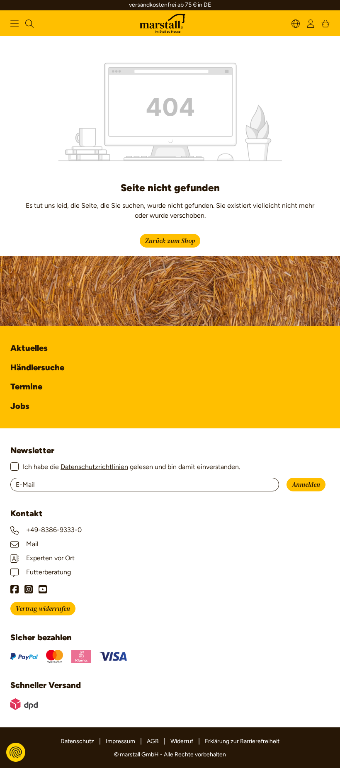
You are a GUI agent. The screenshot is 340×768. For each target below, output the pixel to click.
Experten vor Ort (49, 558)
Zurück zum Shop (170, 241)
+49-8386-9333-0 (53, 530)
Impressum (120, 741)
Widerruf (181, 741)
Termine (26, 386)
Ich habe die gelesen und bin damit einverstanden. (131, 467)
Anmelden (306, 485)
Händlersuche (37, 367)
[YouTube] (43, 589)
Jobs (19, 406)
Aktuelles (29, 348)
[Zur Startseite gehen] (162, 23)
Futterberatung (47, 572)
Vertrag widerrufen (43, 608)
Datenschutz (77, 741)
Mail (31, 544)
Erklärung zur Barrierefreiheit (242, 741)
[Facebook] (14, 589)
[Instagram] (28, 589)
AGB (153, 741)
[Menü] (14, 23)
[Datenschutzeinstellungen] (15, 752)
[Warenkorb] (325, 23)
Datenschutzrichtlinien (94, 467)
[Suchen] (29, 23)
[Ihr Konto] (310, 23)
